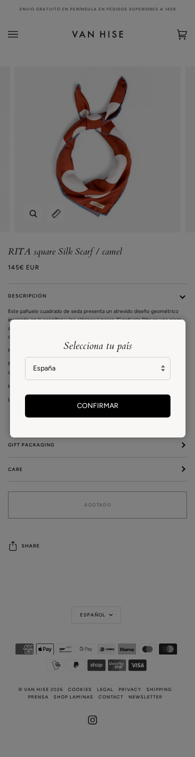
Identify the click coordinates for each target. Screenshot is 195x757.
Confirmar (97, 406)
